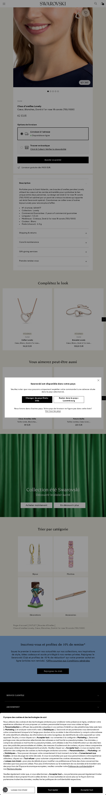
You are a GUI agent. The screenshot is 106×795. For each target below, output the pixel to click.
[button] (98, 380)
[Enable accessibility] (5, 789)
